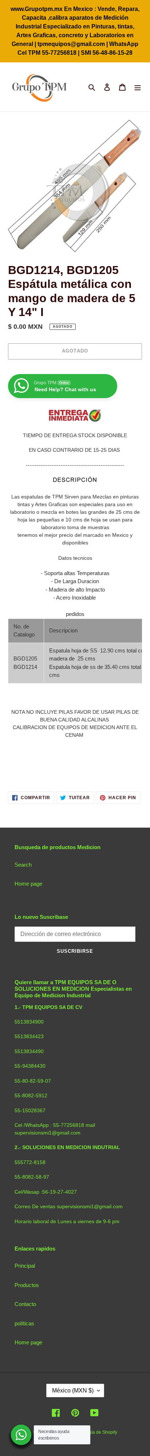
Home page (28, 884)
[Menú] (137, 87)
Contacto (25, 1304)
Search (23, 865)
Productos (27, 1285)
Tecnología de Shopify (95, 1432)
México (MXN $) (73, 1390)
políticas (24, 1323)
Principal (25, 1266)
